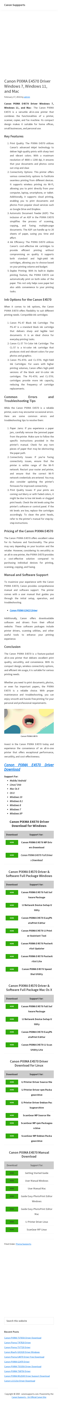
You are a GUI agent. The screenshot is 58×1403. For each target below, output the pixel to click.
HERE (12, 842)
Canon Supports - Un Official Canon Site (29, 1397)
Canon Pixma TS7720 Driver (17, 1347)
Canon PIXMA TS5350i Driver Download (22, 1366)
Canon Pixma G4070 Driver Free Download (24, 1356)
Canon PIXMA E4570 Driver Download (29, 767)
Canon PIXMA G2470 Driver (17, 1361)
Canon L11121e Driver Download (19, 1380)
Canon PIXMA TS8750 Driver (17, 1371)
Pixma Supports (23, 1244)
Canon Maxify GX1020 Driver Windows (22, 1352)
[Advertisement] (29, 48)
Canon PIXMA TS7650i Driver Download (22, 1337)
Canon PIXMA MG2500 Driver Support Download (27, 1376)
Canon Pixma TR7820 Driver (17, 1342)
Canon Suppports (14, 5)
